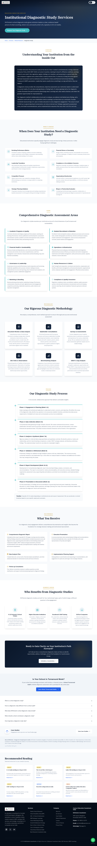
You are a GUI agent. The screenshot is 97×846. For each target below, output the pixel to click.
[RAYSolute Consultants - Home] (6, 2)
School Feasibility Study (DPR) (37, 813)
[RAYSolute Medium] (14, 829)
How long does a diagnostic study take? (16, 721)
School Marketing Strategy (36, 820)
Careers (69, 2)
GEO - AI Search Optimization (37, 816)
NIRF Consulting (72, 841)
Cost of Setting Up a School (36, 827)
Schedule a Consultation (47, 661)
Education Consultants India (54, 841)
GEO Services (65, 841)
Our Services (49, 2)
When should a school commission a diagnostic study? (19, 716)
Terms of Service (60, 823)
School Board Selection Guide (37, 829)
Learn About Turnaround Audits (47, 689)
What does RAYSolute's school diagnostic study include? (20, 711)
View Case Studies (83, 731)
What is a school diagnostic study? (14, 700)
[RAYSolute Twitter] (10, 829)
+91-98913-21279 (82, 820)
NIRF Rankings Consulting (36, 818)
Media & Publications (61, 818)
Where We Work (76, 2)
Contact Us (84, 2)
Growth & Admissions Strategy (37, 823)
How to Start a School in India (37, 825)
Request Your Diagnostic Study (16, 30)
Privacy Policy (59, 825)
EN (90, 2)
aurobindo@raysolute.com (83, 823)
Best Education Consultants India (38, 832)
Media (63, 2)
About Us (41, 2)
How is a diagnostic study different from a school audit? (20, 705)
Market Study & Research (36, 811)
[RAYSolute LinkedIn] (6, 829)
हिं (93, 2)
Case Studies (57, 2)
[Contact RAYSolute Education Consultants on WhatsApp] (93, 840)
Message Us (82, 826)
